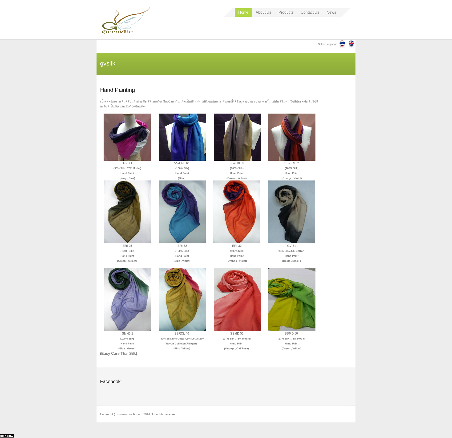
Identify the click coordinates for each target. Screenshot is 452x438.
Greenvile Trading (125, 20)
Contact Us (310, 12)
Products (285, 12)
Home (243, 12)
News (331, 12)
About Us (263, 12)
